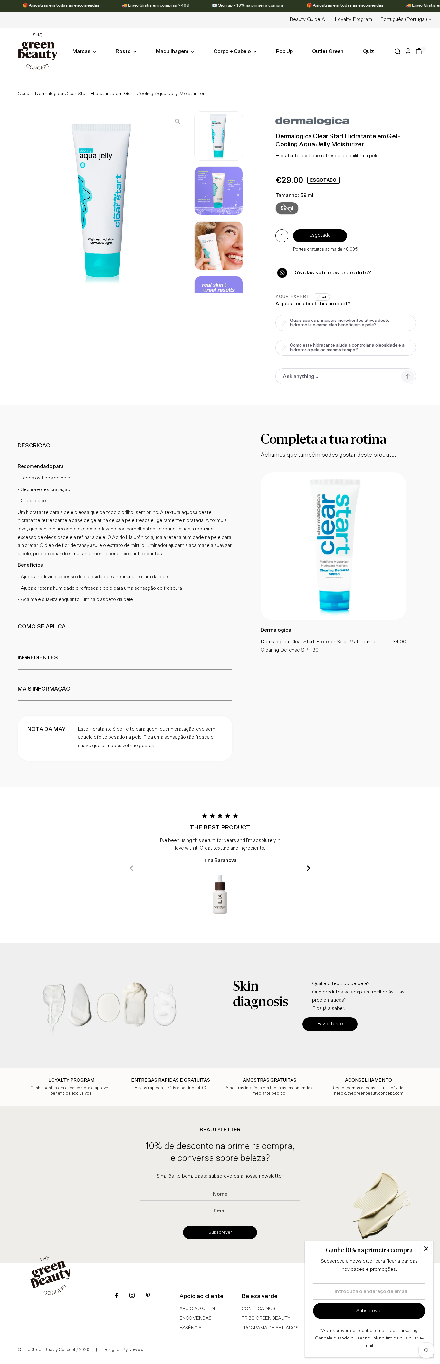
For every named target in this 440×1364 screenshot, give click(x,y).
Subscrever (220, 1232)
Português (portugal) (403, 19)
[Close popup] (426, 1248)
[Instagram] (132, 1296)
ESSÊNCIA (190, 1328)
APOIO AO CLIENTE (200, 1308)
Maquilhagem (172, 51)
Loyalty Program (353, 19)
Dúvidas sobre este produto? (331, 273)
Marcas (81, 51)
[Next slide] (308, 868)
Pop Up (284, 51)
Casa (23, 93)
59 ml (290, 209)
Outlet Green (327, 51)
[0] (419, 51)
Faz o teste (330, 1023)
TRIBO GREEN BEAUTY (266, 1318)
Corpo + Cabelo (233, 51)
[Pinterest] (147, 1296)
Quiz (368, 51)
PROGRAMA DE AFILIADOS (270, 1328)
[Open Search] (398, 51)
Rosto (124, 51)
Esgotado (320, 235)
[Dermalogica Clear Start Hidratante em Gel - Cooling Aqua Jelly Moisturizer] (333, 618)
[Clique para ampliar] (177, 121)
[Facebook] (117, 1296)
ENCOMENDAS (195, 1318)
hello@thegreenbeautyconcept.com (368, 1094)
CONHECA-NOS (258, 1308)
